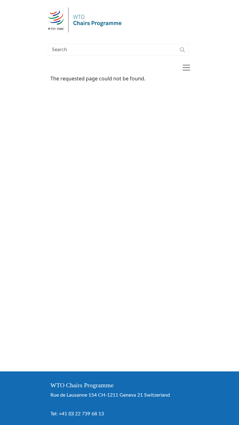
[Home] (87, 19)
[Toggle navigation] (186, 67)
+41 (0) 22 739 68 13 (81, 413)
